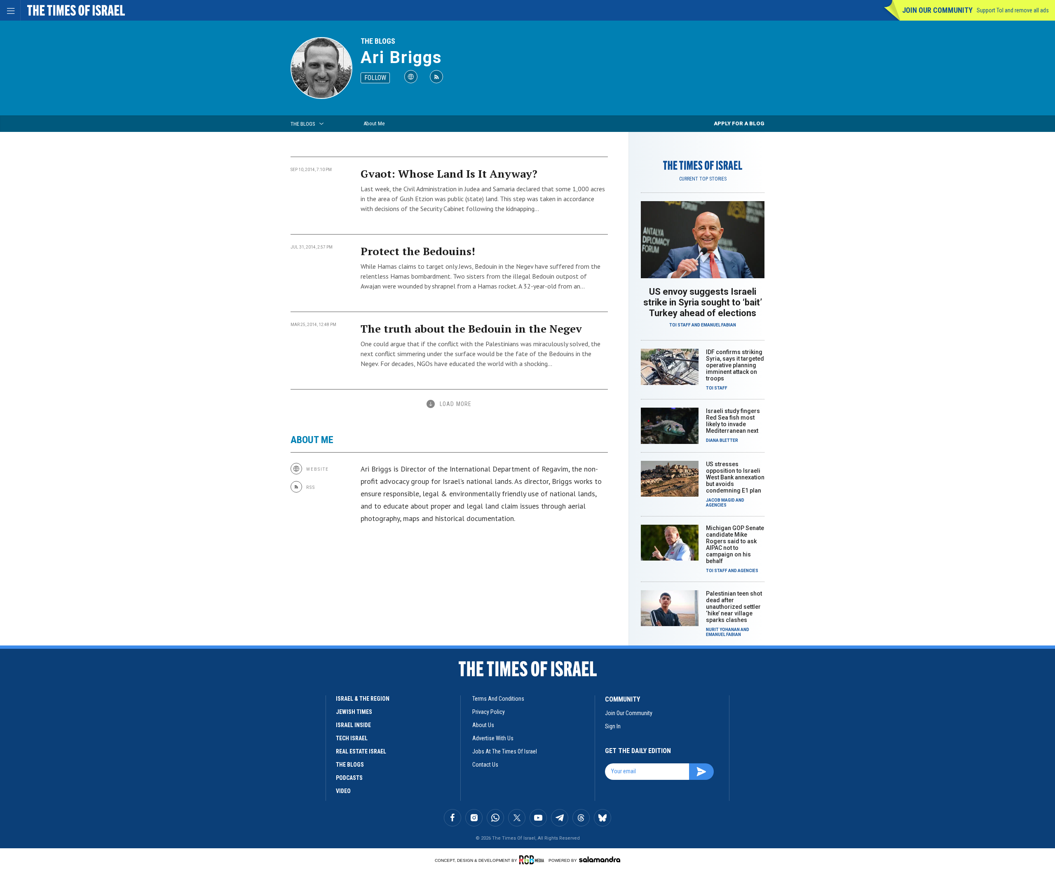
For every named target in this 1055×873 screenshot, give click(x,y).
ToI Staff (680, 325)
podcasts (349, 777)
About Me (373, 123)
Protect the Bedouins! (418, 251)
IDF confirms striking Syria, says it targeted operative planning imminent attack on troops (735, 365)
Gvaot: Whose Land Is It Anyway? (449, 174)
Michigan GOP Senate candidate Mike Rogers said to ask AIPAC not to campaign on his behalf (735, 544)
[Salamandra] (599, 859)
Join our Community (937, 10)
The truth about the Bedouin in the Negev (471, 329)
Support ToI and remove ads (1013, 10)
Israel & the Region (362, 698)
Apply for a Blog (739, 123)
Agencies (716, 505)
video (343, 791)
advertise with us (492, 738)
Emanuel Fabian (718, 325)
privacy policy (488, 712)
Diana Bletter (722, 440)
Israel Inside (353, 725)
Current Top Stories (703, 179)
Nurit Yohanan (723, 629)
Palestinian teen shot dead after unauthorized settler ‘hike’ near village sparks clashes (734, 606)
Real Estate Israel (361, 751)
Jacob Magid (720, 500)
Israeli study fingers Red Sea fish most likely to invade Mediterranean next (733, 421)
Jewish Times (354, 712)
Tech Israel (352, 738)
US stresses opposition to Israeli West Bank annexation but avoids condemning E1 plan (735, 477)
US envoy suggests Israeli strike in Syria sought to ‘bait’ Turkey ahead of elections (702, 302)
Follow (375, 78)
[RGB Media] (533, 859)
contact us (485, 764)
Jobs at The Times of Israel (504, 751)
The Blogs (378, 41)
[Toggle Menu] (10, 10)
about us (483, 725)
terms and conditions (498, 698)
